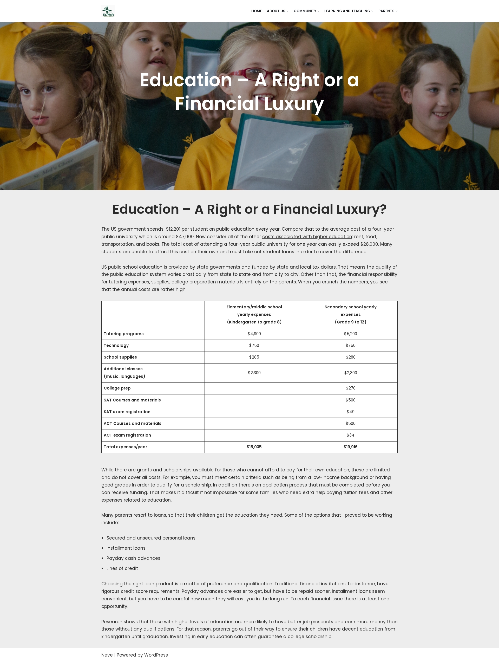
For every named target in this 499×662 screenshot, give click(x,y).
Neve (107, 655)
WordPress (156, 655)
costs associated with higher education (307, 236)
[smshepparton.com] (108, 11)
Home (256, 11)
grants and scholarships (164, 470)
